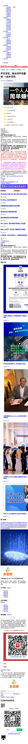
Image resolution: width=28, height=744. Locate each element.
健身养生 (8, 8)
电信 (24, 527)
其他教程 (8, 16)
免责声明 (5, 593)
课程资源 (5, 606)
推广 (12, 80)
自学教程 (5, 5)
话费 (11, 527)
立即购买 (3, 133)
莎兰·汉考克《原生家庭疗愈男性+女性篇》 (13, 223)
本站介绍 (5, 590)
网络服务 (8, 36)
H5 (25, 527)
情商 (6, 528)
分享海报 (3, 178)
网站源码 (8, 42)
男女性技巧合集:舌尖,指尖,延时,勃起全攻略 (14, 194)
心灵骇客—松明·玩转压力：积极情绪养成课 (14, 235)
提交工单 (5, 611)
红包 (18, 525)
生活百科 (8, 34)
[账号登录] (3, 737)
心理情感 (8, 7)
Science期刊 (5, 525)
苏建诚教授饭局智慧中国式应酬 (10, 206)
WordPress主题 (17, 524)
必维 (19, 527)
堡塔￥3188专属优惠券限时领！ (14, 187)
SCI (7, 524)
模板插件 (8, 40)
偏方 (21, 527)
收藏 (2, 244)
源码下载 (5, 37)
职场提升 (8, 13)
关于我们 (5, 58)
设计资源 (8, 30)
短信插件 (3, 522)
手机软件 (8, 52)
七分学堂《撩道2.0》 (6, 183)
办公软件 (8, 33)
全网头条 (5, 45)
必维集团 (21, 525)
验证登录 (20, 729)
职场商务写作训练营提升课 (7, 181)
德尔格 (16, 527)
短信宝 (11, 522)
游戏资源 (8, 26)
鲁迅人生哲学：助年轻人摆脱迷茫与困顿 (13, 229)
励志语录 (8, 48)
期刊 (13, 527)
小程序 (8, 39)
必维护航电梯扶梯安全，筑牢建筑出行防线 (14, 363)
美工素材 (8, 28)
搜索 (16, 65)
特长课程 (8, 20)
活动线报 (8, 46)
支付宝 (15, 522)
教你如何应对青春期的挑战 (9, 211)
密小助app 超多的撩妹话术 (9, 200)
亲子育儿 (8, 23)
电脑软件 (8, 54)
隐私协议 (5, 595)
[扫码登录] (3, 705)
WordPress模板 (6, 527)
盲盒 (12, 524)
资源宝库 (5, 17)
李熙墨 (9, 524)
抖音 (12, 525)
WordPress (7, 522)
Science (9, 525)
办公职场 (8, 22)
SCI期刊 (4, 524)
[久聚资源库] (14, 8)
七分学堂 (3, 528)
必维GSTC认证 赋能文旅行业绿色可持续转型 (14, 513)
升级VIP (7, 132)
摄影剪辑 (8, 10)
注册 (7, 697)
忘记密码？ (12, 697)
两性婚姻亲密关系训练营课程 (9, 217)
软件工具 (5, 51)
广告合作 (5, 596)
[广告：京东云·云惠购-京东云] (14, 68)
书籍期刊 (8, 19)
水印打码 (8, 55)
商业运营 (8, 11)
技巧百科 (5, 31)
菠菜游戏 (8, 43)
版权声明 (5, 592)
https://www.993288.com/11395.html (14, 176)
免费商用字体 (20, 522)
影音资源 (8, 25)
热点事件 (8, 49)
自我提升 (8, 14)
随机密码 (8, 57)
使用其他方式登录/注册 (14, 733)
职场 (8, 528)
